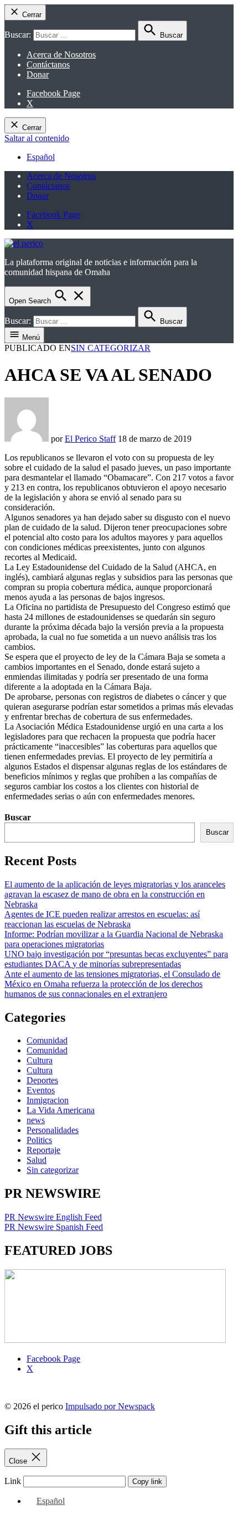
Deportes (42, 1080)
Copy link (147, 1481)
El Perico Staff (90, 438)
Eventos (41, 1090)
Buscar (17, 817)
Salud (36, 1160)
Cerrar (31, 15)
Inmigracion (48, 1100)
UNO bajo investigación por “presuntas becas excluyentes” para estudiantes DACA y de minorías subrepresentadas (116, 959)
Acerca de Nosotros (61, 54)
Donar (38, 74)
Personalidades (53, 1130)
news (36, 1120)
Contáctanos (48, 64)
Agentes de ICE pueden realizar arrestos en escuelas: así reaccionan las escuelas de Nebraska (102, 919)
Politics (39, 1140)
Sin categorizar (111, 348)
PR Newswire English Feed (53, 1217)
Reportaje (43, 1150)
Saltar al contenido (36, 138)
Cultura (40, 1060)
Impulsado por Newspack (110, 1406)
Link (12, 1481)
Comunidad (47, 1040)
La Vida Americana (61, 1110)
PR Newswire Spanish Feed (53, 1227)
